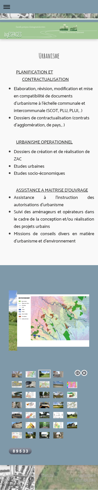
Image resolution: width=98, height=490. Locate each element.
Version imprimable (23, 475)
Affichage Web (84, 480)
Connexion (86, 475)
